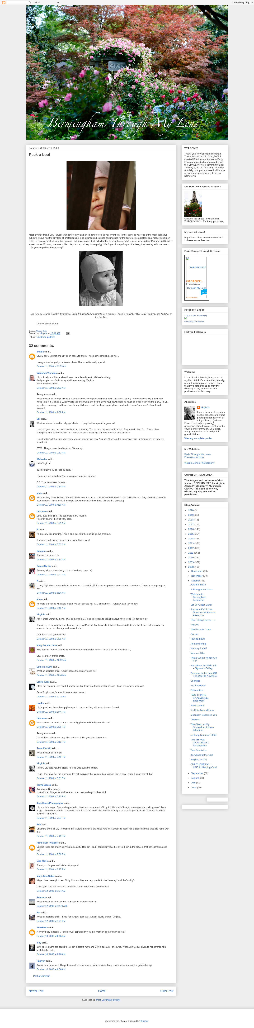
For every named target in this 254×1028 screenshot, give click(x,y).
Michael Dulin (41, 331)
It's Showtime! (198, 685)
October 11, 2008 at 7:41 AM (51, 574)
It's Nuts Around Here (202, 710)
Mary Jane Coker (45, 876)
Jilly (39, 942)
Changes (195, 680)
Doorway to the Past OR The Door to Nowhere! (203, 674)
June (194, 787)
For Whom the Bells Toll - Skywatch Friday (203, 667)
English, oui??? (198, 759)
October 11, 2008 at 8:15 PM (51, 869)
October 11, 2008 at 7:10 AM (51, 559)
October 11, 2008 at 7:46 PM (51, 836)
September (197, 773)
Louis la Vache (44, 666)
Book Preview (191, 298)
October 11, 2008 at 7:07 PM (51, 818)
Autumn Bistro (198, 584)
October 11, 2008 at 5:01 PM (51, 778)
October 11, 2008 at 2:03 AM (51, 388)
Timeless (195, 719)
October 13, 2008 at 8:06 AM (51, 936)
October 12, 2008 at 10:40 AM (52, 906)
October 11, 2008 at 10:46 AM (52, 675)
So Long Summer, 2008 (203, 735)
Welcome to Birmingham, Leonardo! (198, 597)
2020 (191, 510)
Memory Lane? (198, 648)
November (197, 575)
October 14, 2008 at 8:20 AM (51, 954)
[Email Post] (67, 333)
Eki (38, 419)
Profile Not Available (48, 842)
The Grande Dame (200, 629)
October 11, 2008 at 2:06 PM (51, 727)
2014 (191, 538)
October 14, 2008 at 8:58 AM (51, 969)
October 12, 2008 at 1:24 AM (51, 891)
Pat (38, 912)
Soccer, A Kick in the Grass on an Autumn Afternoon (202, 612)
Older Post (166, 991)
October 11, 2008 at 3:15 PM (51, 742)
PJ (38, 529)
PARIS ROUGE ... (194, 281)
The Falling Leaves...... (202, 620)
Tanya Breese (44, 785)
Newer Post (36, 991)
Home (102, 991)
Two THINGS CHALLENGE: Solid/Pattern (199, 742)
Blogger (144, 1021)
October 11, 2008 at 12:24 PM (52, 696)
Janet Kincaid (44, 748)
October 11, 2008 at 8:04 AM (51, 593)
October (196, 580)
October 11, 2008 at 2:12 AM (51, 452)
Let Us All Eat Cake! (201, 604)
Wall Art (194, 624)
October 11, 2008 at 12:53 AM (52, 366)
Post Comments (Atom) (108, 1000)
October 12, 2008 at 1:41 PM (51, 921)
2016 (191, 529)
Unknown (42, 511)
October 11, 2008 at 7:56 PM (51, 854)
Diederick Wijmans (47, 373)
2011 (191, 552)
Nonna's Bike (197, 653)
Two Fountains (198, 750)
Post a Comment (41, 976)
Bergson (41, 551)
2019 (191, 515)
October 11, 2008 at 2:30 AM (51, 486)
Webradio (42, 459)
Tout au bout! (197, 638)
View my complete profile (198, 438)
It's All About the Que (201, 754)
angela (40, 351)
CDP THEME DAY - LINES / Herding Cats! (203, 766)
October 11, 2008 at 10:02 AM (52, 660)
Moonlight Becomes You (203, 714)
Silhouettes (196, 690)
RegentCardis (44, 566)
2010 (191, 557)
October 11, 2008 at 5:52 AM (51, 544)
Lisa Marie (42, 861)
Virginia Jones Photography (195, 315)
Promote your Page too (194, 321)
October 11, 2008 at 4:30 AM (51, 505)
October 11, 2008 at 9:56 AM (51, 639)
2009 (191, 562)
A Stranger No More (201, 589)
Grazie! (194, 634)
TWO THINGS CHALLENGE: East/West (199, 698)
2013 (191, 543)
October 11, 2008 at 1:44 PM (51, 712)
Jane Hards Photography (50, 803)
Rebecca (41, 897)
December (197, 571)
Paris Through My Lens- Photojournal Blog (197, 456)
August (195, 777)
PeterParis (42, 927)
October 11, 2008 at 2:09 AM (51, 412)
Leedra (40, 703)
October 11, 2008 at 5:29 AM (51, 523)
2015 (191, 533)
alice (39, 493)
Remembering (198, 643)
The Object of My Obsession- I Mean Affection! (202, 727)
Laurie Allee (43, 682)
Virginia (41, 614)
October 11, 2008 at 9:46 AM (51, 608)
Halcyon (41, 961)
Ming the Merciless (47, 645)
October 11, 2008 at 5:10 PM (51, 796)
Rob (39, 824)
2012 (191, 548)
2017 (191, 524)
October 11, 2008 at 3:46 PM (51, 757)
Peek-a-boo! (197, 705)
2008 (191, 567)
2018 (191, 519)
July (193, 782)
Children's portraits (46, 337)
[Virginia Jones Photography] (185, 318)
